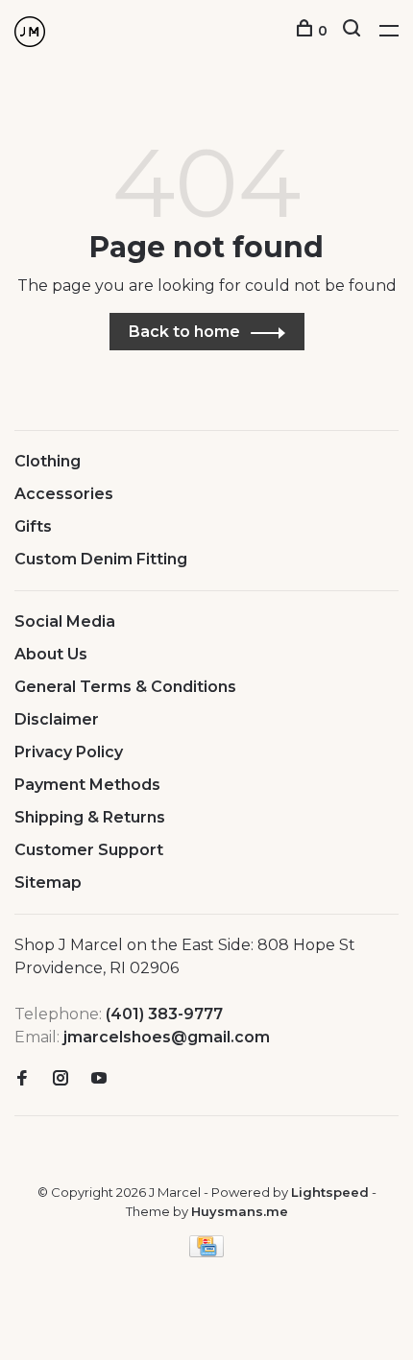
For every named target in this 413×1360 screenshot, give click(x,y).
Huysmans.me (239, 1211)
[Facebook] (22, 1079)
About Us (50, 654)
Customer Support (88, 850)
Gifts (33, 526)
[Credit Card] (206, 1252)
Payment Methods (87, 784)
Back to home (184, 331)
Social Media (64, 621)
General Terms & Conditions (125, 687)
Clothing (47, 461)
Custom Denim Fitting (100, 559)
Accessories (63, 494)
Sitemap (48, 882)
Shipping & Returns (89, 817)
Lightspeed (330, 1192)
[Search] (354, 30)
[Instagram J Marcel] (60, 1079)
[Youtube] (99, 1079)
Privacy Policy (68, 752)
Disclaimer (56, 719)
